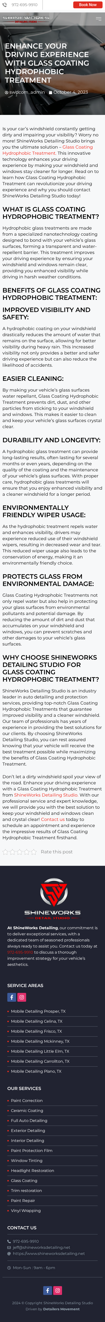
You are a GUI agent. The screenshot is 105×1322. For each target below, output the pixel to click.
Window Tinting (26, 1160)
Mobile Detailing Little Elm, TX (40, 1051)
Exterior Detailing (28, 1130)
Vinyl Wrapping (26, 1210)
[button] (98, 19)
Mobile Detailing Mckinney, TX (40, 1041)
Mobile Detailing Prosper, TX (38, 1011)
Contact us (53, 819)
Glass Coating (24, 1180)
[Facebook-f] (11, 997)
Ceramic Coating (27, 1110)
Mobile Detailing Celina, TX (37, 1021)
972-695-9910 (20, 952)
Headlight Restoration (32, 1170)
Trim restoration (26, 1190)
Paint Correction (27, 1100)
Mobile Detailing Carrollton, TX (40, 1061)
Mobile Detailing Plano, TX (36, 1071)
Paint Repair (23, 1200)
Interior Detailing (27, 1140)
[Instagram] (21, 997)
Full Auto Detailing (29, 1120)
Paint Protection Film (31, 1150)
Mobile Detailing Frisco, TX (36, 1031)
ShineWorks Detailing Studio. (46, 795)
